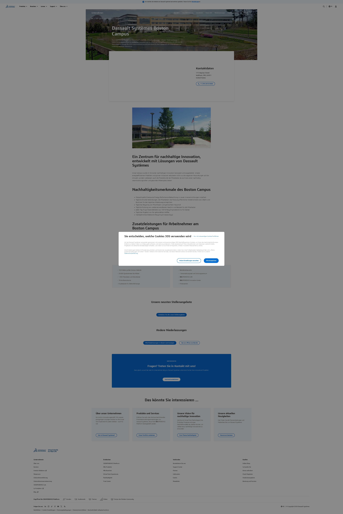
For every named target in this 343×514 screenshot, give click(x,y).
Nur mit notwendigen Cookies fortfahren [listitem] (206, 236)
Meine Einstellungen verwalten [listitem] (189, 260)
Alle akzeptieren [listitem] (211, 260)
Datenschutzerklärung (131, 253)
